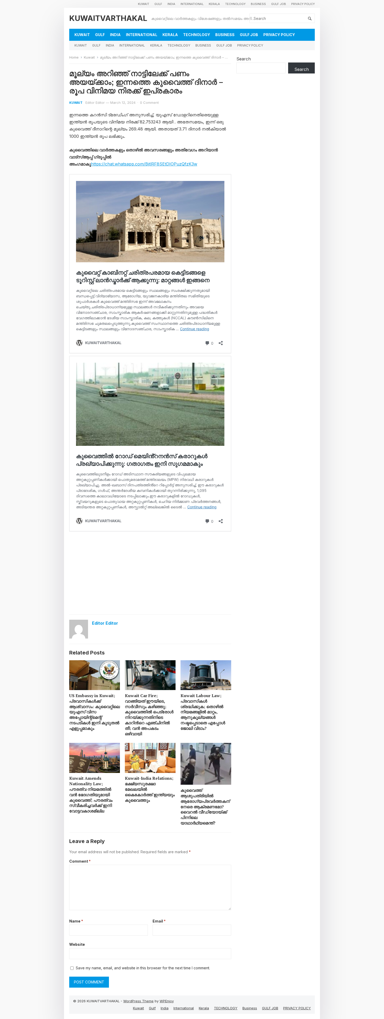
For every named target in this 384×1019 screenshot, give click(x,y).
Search (243, 58)
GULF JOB (278, 4)
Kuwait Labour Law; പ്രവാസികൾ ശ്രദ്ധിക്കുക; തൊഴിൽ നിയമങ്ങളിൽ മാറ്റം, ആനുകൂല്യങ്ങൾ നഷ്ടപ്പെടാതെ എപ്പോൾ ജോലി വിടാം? (203, 712)
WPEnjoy (167, 1001)
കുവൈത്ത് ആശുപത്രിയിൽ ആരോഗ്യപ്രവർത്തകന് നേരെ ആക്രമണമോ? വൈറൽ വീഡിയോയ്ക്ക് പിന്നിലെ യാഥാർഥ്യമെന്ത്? (205, 806)
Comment (80, 861)
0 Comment (149, 102)
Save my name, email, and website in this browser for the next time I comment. (143, 968)
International (192, 4)
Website (77, 944)
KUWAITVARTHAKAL (108, 18)
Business (258, 4)
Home (74, 57)
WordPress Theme (138, 1001)
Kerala (214, 4)
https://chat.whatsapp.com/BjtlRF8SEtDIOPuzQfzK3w (144, 164)
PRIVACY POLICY (303, 4)
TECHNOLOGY (235, 4)
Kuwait (143, 4)
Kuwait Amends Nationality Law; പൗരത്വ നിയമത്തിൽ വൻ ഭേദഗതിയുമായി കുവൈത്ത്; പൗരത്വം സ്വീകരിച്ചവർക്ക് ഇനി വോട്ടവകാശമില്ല (91, 794)
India (171, 4)
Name (76, 921)
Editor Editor (95, 102)
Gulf (158, 4)
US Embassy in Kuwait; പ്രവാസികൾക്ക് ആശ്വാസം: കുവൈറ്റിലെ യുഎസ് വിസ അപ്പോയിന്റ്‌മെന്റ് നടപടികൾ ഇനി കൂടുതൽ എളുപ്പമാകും (94, 712)
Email (159, 921)
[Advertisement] (150, 572)
